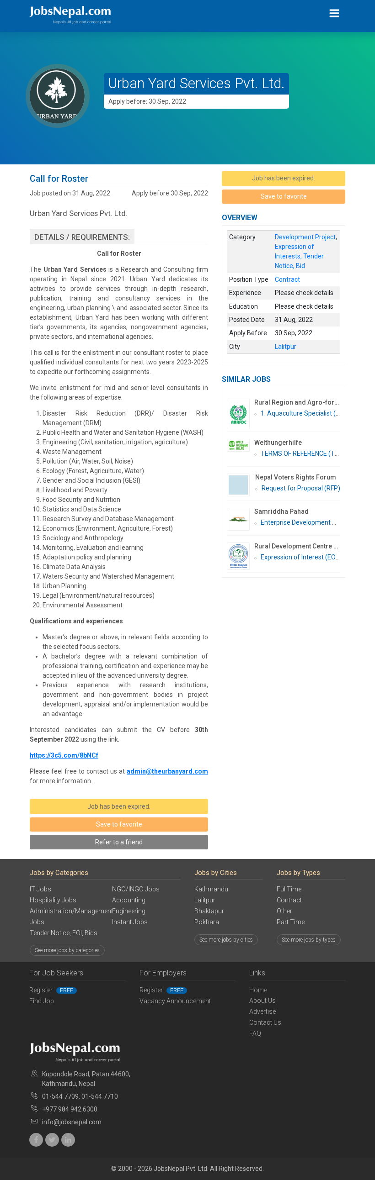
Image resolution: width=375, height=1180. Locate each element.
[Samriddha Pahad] (240, 519)
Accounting (128, 900)
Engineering (128, 911)
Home (258, 990)
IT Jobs (40, 889)
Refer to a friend (119, 842)
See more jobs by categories (67, 950)
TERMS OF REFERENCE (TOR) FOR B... (315, 453)
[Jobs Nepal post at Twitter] (52, 1140)
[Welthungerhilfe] (240, 445)
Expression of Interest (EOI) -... (304, 557)
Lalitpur (204, 900)
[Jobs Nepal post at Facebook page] (36, 1140)
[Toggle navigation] (334, 13)
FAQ (255, 1033)
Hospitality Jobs (53, 900)
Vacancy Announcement (175, 1001)
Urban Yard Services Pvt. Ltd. (196, 83)
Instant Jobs (130, 922)
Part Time (291, 922)
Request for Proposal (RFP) (301, 488)
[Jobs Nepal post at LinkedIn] (68, 1140)
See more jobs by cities (226, 940)
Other (284, 911)
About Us (262, 1000)
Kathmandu (211, 889)
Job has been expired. (118, 806)
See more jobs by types (309, 940)
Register (51, 990)
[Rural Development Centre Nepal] (240, 556)
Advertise (262, 1011)
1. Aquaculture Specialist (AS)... (306, 413)
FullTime (289, 889)
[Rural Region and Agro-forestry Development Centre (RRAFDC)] (240, 414)
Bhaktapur (209, 911)
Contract (289, 900)
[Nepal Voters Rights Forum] (241, 485)
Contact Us (265, 1022)
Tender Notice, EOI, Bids (63, 933)
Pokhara (206, 922)
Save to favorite (119, 824)
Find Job (41, 1001)
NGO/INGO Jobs (136, 889)
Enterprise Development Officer (306, 522)
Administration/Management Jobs (64, 916)
